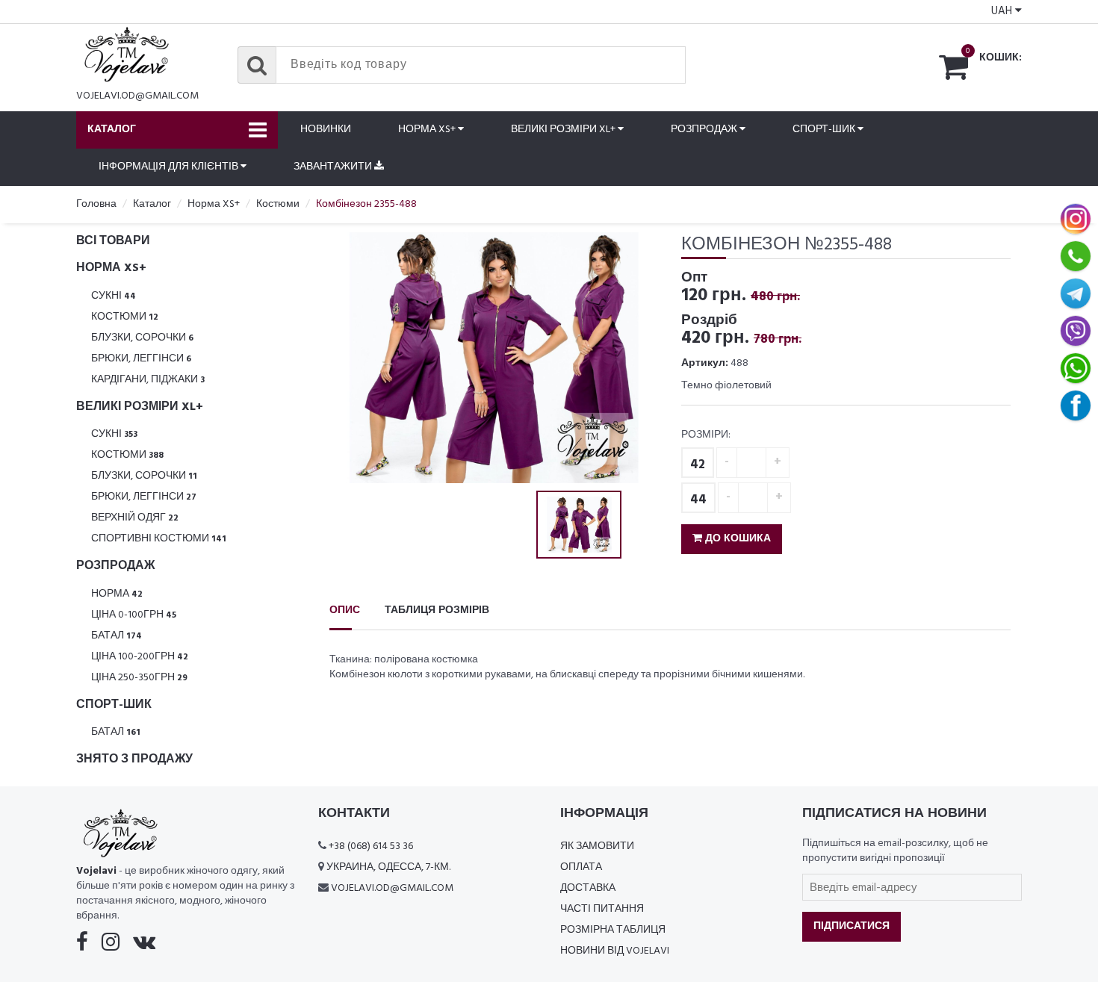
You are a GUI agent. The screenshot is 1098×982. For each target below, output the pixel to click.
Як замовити (597, 846)
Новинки (325, 129)
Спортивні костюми (158, 538)
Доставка (587, 888)
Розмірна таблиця (613, 930)
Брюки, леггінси (141, 358)
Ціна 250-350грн (139, 677)
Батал (116, 635)
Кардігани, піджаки (148, 379)
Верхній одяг (135, 517)
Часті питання (602, 909)
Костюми (124, 317)
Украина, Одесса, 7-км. (388, 867)
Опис (344, 610)
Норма (117, 594)
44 (698, 500)
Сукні (113, 296)
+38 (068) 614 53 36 (371, 846)
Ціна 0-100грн (133, 615)
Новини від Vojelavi (614, 951)
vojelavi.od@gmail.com (137, 96)
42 (697, 465)
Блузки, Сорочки (142, 338)
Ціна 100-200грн (139, 656)
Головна (96, 204)
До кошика (736, 538)
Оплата (581, 867)
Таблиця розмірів (437, 610)
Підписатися (851, 926)
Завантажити (334, 166)
